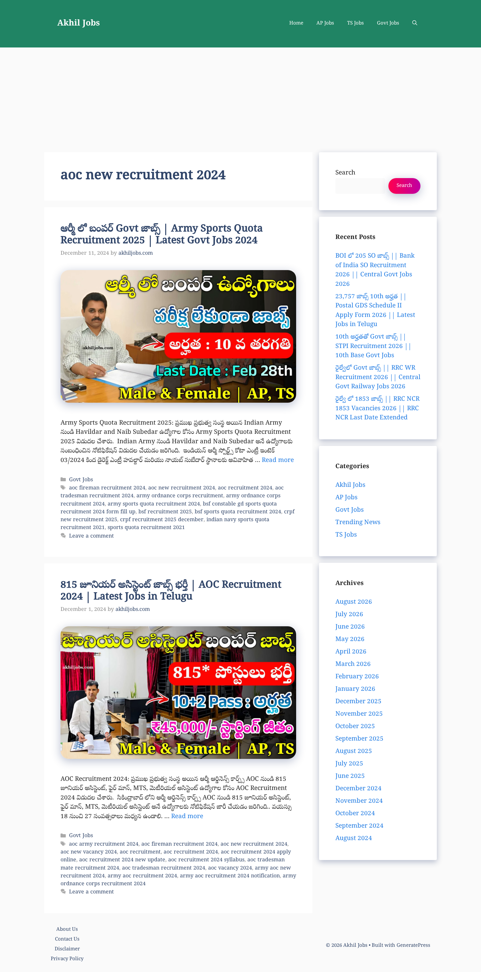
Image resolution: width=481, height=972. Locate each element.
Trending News (358, 523)
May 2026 (350, 639)
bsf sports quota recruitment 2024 (238, 512)
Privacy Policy (67, 959)
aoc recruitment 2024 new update (122, 860)
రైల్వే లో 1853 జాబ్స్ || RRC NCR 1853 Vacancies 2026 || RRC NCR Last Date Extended (377, 408)
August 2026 (353, 602)
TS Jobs (355, 23)
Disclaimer (67, 949)
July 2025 (349, 764)
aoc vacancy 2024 (230, 868)
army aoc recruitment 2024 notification (230, 876)
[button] (415, 23)
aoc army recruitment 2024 (103, 844)
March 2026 (353, 664)
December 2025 (358, 702)
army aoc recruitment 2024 (142, 876)
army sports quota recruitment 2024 (154, 504)
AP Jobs (325, 23)
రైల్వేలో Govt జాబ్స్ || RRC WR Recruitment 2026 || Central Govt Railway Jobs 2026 (377, 377)
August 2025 (353, 751)
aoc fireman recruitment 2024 (107, 488)
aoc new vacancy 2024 (89, 852)
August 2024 (353, 838)
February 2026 (357, 677)
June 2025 (350, 776)
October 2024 (355, 814)
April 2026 (350, 652)
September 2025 (359, 739)
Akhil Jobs (78, 23)
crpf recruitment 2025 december (162, 520)
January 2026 (355, 689)
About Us (67, 929)
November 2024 (359, 801)
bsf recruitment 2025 (165, 512)
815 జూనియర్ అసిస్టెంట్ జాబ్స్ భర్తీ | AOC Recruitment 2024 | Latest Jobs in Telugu (171, 591)
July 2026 (349, 615)
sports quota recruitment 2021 (146, 528)
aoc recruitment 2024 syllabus (206, 860)
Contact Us (67, 939)
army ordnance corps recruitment (179, 496)
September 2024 (359, 826)
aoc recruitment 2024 (245, 488)
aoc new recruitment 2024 (181, 488)
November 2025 (359, 714)
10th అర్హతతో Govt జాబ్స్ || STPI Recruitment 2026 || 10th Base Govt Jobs (373, 346)
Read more (278, 460)
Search (345, 173)
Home (296, 23)
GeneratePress (413, 946)
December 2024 (358, 789)
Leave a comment (91, 536)
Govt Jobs (388, 23)
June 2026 (350, 627)
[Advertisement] (240, 96)
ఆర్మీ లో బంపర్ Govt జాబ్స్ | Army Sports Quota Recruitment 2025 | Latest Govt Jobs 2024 (162, 235)
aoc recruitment (140, 852)
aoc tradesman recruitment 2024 (163, 868)
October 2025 (355, 727)
